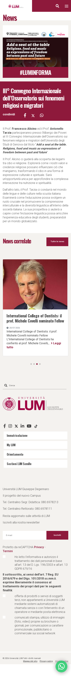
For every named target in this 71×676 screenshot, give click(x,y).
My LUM (11, 445)
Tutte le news (57, 241)
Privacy (39, 547)
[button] (31, 364)
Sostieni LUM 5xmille (19, 464)
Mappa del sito (30, 661)
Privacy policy (46, 661)
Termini (8, 551)
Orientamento (15, 454)
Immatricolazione (17, 435)
